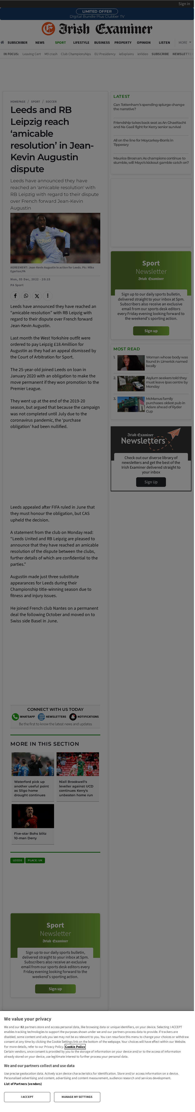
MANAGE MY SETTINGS (77, 1097)
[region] (97, 1058)
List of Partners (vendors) (23, 1084)
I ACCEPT (27, 1097)
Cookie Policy (75, 1047)
